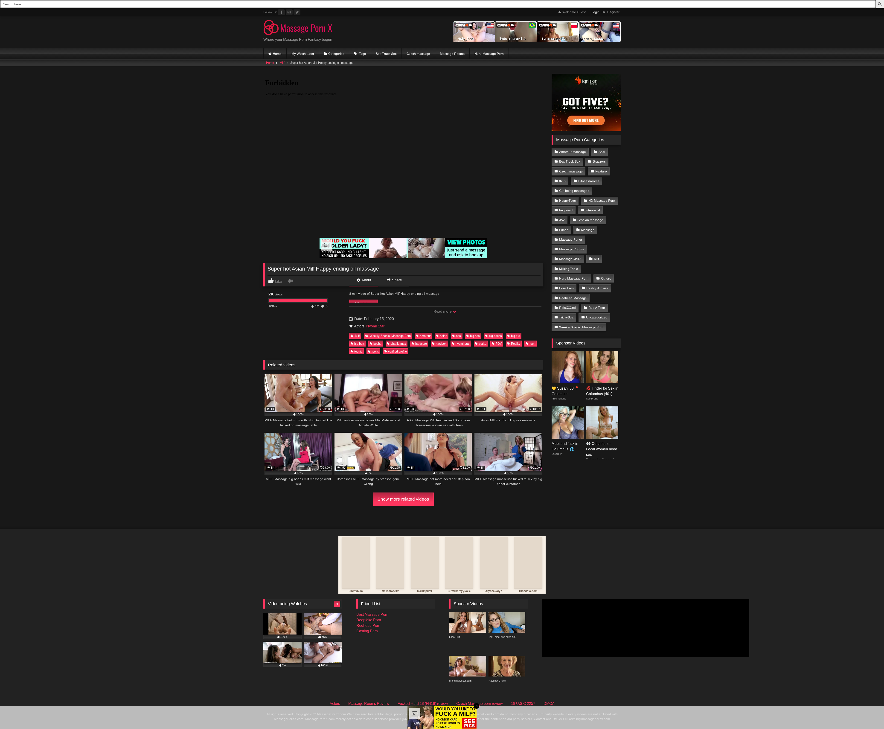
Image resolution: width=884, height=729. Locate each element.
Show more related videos (403, 499)
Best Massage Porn (372, 614)
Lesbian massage (590, 220)
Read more (442, 311)
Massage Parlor (570, 239)
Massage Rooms (452, 53)
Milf (282, 62)
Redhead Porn (368, 625)
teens (375, 351)
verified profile (397, 351)
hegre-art (566, 210)
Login (595, 12)
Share (396, 280)
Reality (515, 343)
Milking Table (568, 269)
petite (482, 343)
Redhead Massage (573, 298)
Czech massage (418, 53)
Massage (587, 230)
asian (443, 336)
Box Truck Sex (386, 53)
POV (498, 343)
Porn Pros (566, 288)
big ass (475, 336)
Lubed (563, 230)
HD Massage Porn (601, 200)
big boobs (495, 336)
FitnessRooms (588, 181)
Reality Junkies (597, 288)
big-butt (359, 343)
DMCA (549, 704)
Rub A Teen (596, 307)
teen (532, 343)
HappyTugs (567, 200)
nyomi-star (463, 343)
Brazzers (599, 161)
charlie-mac (398, 343)
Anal (602, 152)
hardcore (421, 343)
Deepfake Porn (368, 620)
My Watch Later (302, 53)
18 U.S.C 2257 (523, 704)
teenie (358, 351)
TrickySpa (566, 317)
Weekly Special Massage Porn (390, 336)
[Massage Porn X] (297, 28)
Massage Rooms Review (368, 704)
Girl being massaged (574, 190)
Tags (362, 53)
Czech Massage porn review (479, 704)
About (366, 280)
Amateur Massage (572, 152)
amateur (425, 336)
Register (613, 12)
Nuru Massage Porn (489, 53)
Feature (601, 171)
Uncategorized (596, 317)
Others (606, 278)
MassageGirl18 (570, 259)
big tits (515, 336)
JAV (562, 220)
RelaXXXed (567, 307)
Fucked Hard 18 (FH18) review (423, 704)
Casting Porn (367, 631)
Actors (335, 704)
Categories (336, 53)
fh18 (562, 181)
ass (458, 336)
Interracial (592, 210)
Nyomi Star (375, 326)
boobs (377, 343)
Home (277, 53)
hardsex (441, 343)
